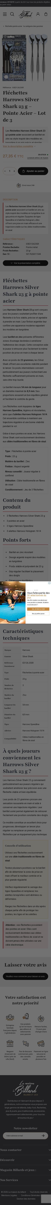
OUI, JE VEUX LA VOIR (38, 609)
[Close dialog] (49, 583)
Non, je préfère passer (38, 613)
